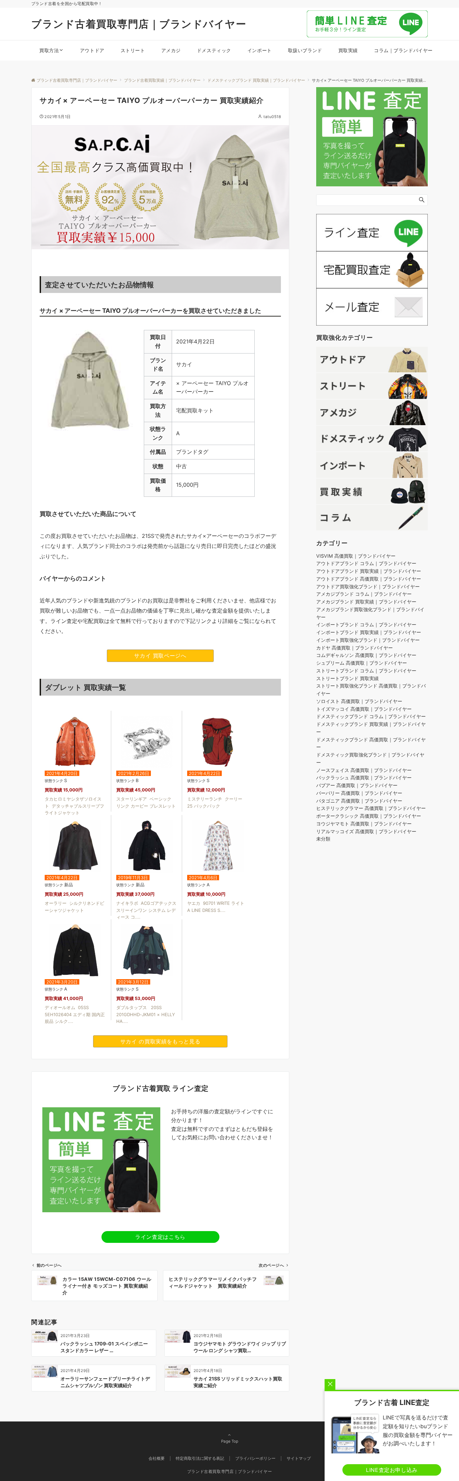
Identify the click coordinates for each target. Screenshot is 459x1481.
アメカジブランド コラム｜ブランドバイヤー (364, 594)
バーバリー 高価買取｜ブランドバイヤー (359, 793)
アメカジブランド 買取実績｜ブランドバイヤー (366, 602)
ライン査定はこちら (160, 1236)
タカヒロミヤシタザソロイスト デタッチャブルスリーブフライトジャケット (74, 806)
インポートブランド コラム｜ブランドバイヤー (366, 625)
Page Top (229, 1441)
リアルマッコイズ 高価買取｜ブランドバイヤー (366, 831)
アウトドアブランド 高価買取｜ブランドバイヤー (368, 579)
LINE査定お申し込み (392, 1470)
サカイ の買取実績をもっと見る (160, 1041)
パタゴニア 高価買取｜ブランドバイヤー (359, 801)
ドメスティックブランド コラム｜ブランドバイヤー (371, 716)
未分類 (323, 839)
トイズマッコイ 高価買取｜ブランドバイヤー (364, 709)
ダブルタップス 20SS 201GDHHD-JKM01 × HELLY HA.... (145, 1014)
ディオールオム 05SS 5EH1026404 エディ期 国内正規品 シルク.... (75, 1014)
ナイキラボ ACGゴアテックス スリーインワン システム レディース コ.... (146, 910)
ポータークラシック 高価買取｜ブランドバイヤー (368, 816)
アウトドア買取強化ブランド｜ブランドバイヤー (368, 586)
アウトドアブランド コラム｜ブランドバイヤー (366, 563)
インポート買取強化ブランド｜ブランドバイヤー (368, 640)
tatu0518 (272, 116)
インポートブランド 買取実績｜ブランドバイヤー (368, 632)
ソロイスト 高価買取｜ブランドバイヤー (359, 701)
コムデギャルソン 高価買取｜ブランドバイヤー (366, 655)
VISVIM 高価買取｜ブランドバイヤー (355, 556)
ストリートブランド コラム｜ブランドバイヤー (366, 670)
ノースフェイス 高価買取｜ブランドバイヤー (364, 770)
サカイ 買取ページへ (160, 655)
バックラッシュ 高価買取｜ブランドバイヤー (364, 778)
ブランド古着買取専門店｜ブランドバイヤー (138, 24)
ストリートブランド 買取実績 (347, 678)
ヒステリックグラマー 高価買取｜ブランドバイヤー (371, 808)
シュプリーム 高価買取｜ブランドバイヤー (361, 663)
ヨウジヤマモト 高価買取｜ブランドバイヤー (364, 823)
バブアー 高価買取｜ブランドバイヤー (357, 785)
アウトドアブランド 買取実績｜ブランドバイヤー (368, 571)
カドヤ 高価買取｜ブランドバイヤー (354, 648)
